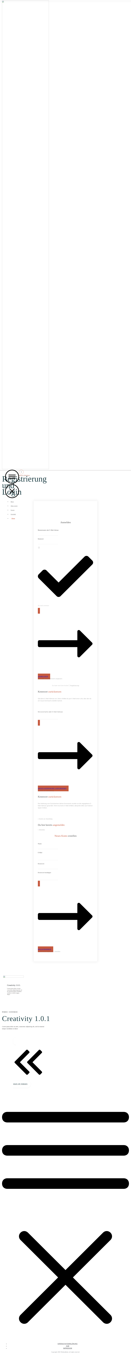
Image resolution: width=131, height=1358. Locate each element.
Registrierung (74, 685)
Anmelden (57, 951)
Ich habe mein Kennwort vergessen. (50, 679)
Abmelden (42, 830)
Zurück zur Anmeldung (46, 790)
